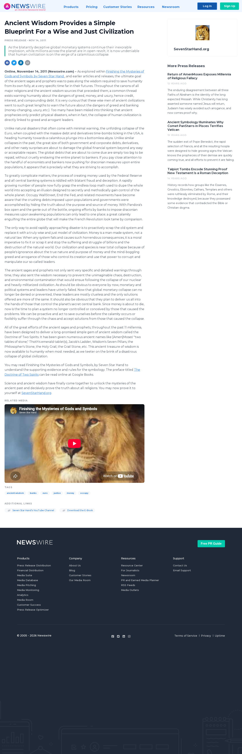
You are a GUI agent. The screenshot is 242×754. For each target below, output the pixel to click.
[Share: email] (27, 63)
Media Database (27, 580)
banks (33, 493)
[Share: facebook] (7, 63)
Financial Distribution (30, 570)
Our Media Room (80, 580)
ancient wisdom (15, 493)
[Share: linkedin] (21, 63)
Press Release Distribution (34, 565)
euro (45, 493)
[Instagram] (129, 636)
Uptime (220, 635)
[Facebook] (113, 636)
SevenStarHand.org (36, 393)
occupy (84, 493)
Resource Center (132, 565)
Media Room (25, 599)
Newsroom (128, 575)
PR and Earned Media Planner (140, 580)
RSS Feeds (128, 585)
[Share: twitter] (14, 63)
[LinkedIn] (124, 636)
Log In (207, 6)
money (70, 493)
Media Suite (24, 575)
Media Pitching (26, 585)
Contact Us (180, 565)
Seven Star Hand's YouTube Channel (33, 510)
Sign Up (229, 6)
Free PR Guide (211, 543)
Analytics (22, 594)
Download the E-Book (80, 510)
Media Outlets (130, 589)
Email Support (182, 570)
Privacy (206, 635)
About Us (75, 565)
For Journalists (130, 570)
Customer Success (29, 604)
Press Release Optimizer (33, 609)
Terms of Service (185, 635)
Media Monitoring (28, 589)
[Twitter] (118, 636)
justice (57, 493)
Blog (72, 570)
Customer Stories (80, 575)
